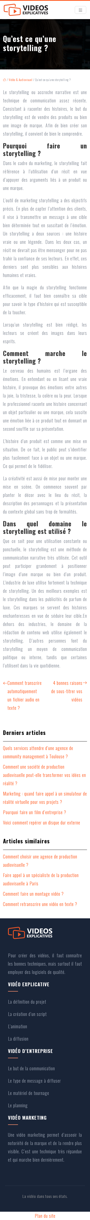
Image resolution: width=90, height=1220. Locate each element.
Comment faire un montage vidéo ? (33, 893)
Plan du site (45, 1215)
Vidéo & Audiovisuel (20, 80)
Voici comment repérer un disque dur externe (41, 822)
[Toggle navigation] (80, 10)
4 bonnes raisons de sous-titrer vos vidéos (66, 691)
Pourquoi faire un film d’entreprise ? (34, 812)
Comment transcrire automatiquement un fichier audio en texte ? (25, 695)
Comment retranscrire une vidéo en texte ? (40, 904)
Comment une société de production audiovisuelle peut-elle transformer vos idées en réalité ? (44, 774)
